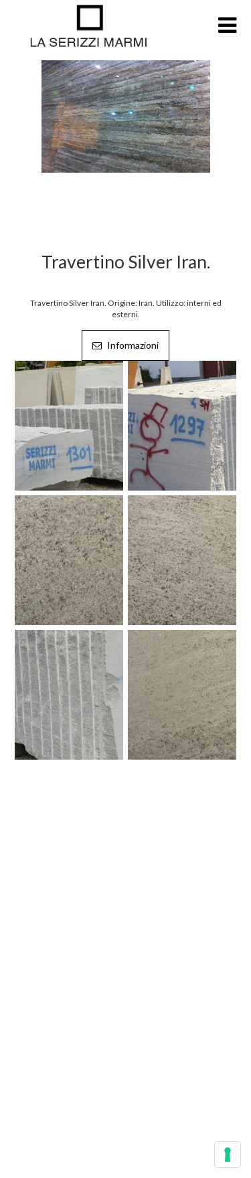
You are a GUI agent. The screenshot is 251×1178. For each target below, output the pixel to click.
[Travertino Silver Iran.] (125, 115)
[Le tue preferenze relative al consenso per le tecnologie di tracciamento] (227, 1154)
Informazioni (132, 345)
